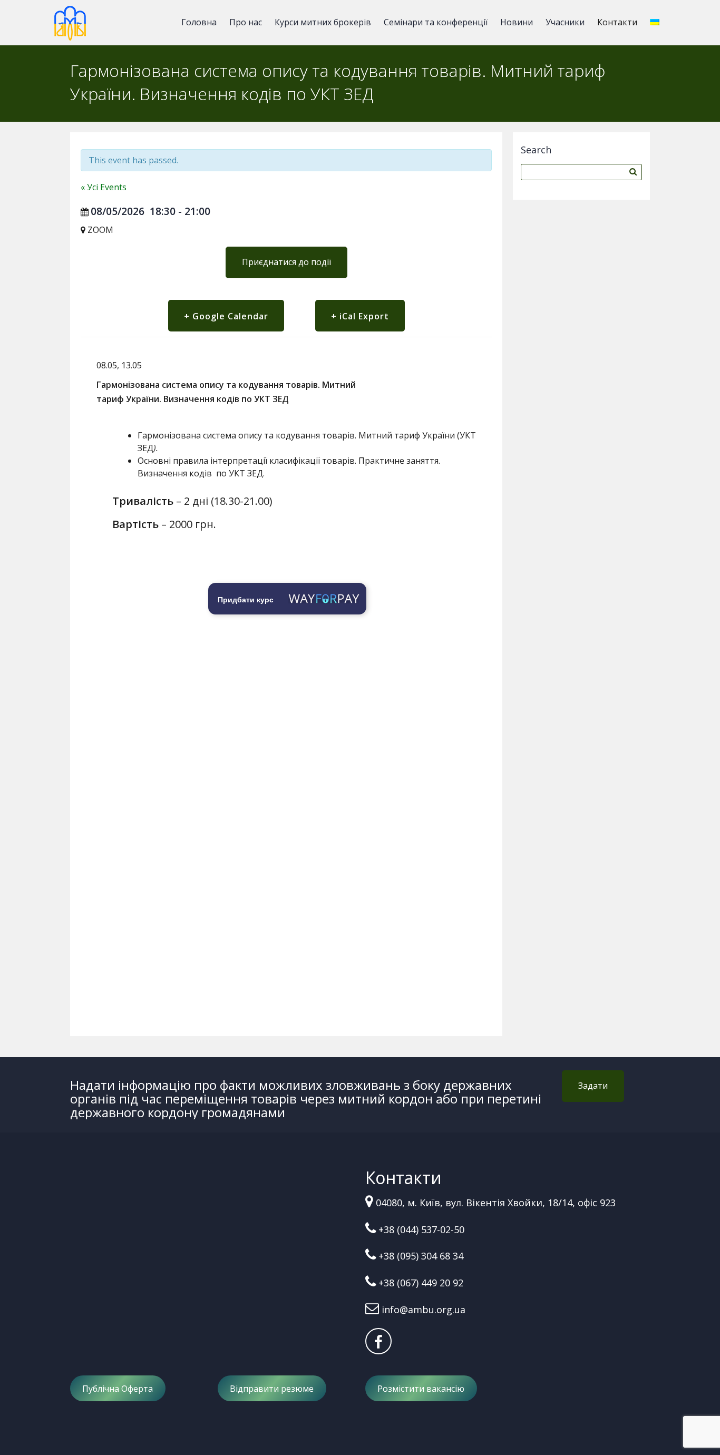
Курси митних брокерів (323, 22)
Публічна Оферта (117, 1388)
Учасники (565, 22)
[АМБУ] (70, 28)
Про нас (245, 22)
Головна (199, 22)
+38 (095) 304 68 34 (420, 1255)
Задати (593, 1085)
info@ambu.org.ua (423, 1309)
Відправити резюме (272, 1388)
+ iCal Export (360, 316)
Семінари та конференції (436, 22)
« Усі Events (104, 187)
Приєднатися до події (286, 262)
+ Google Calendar (226, 316)
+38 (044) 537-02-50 (421, 1229)
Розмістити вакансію (420, 1388)
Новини (516, 22)
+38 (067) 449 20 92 (420, 1282)
